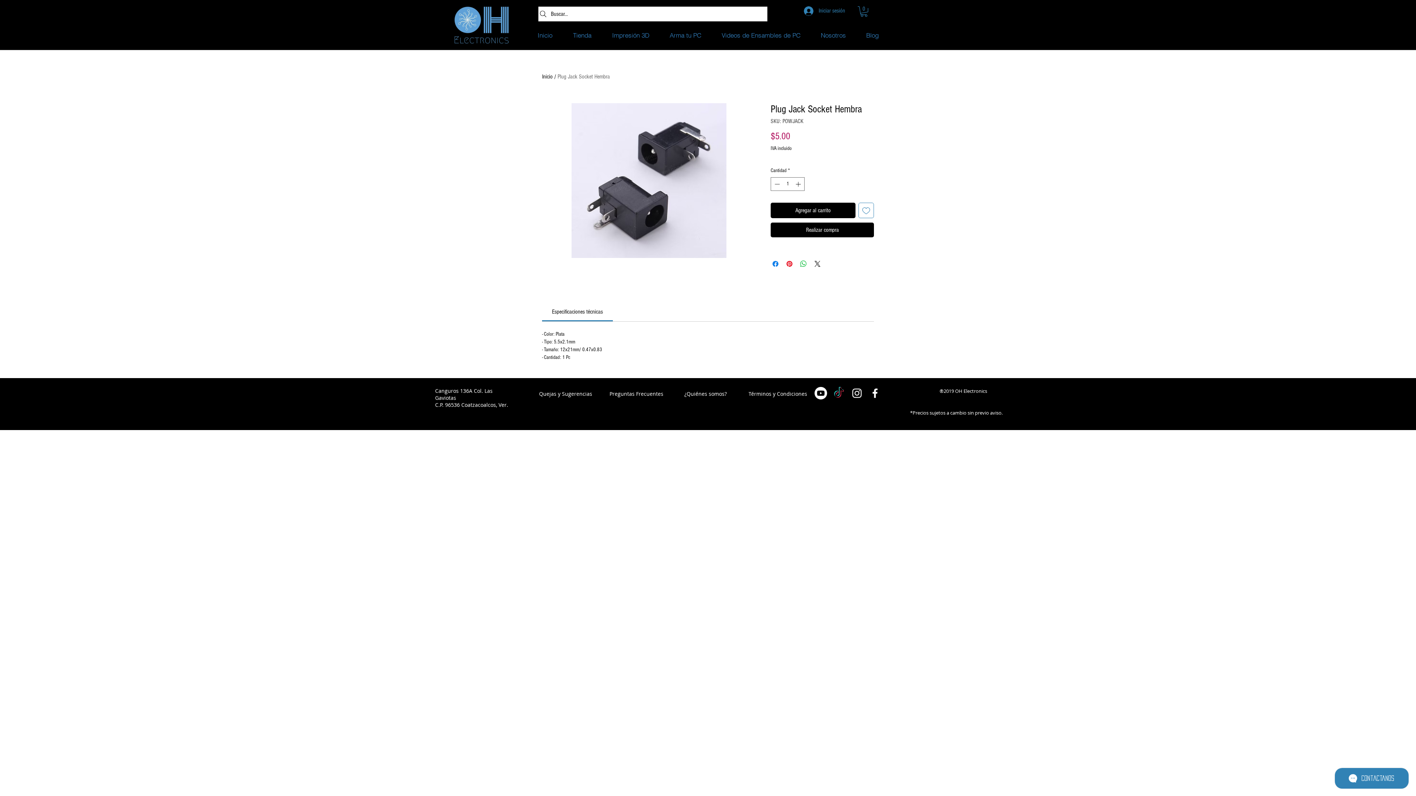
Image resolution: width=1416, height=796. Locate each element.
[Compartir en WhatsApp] (803, 263)
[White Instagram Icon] (857, 393)
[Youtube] (821, 393)
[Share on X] (817, 263)
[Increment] (799, 184)
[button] (864, 11)
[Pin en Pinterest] (789, 263)
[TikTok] (839, 393)
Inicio (547, 76)
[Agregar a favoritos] (866, 210)
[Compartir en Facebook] (775, 263)
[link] (577, 311)
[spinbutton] (787, 184)
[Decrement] (776, 184)
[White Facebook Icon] (875, 393)
